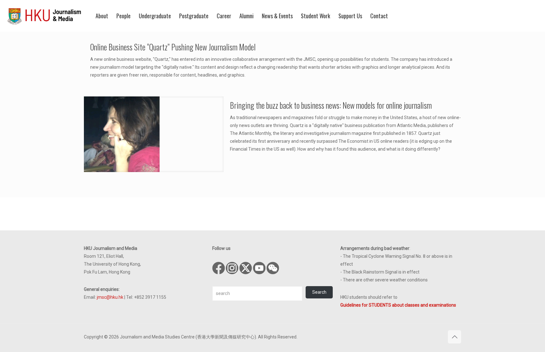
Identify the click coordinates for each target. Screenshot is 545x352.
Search (319, 292)
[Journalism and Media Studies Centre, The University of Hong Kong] (44, 16)
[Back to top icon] (454, 336)
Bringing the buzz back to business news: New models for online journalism (331, 105)
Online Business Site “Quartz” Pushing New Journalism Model (172, 47)
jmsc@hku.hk (110, 297)
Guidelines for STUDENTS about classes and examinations (398, 305)
